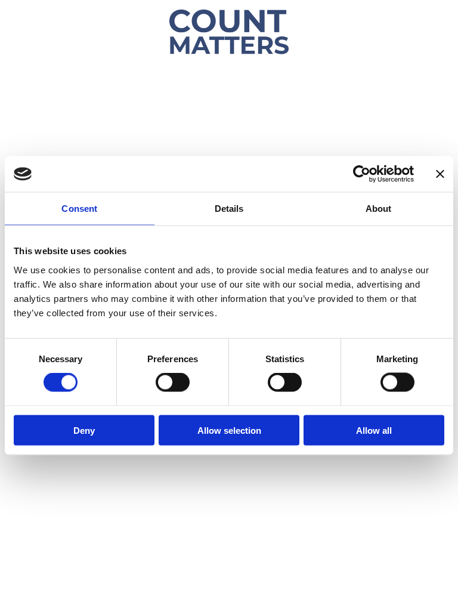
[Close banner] (440, 174)
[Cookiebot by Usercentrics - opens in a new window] (362, 174)
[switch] (173, 382)
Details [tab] (229, 208)
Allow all (374, 430)
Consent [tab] (79, 208)
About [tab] (379, 208)
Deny (84, 430)
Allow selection (229, 430)
